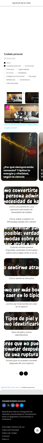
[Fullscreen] (23, 102)
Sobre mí (5, 439)
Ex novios (10, 73)
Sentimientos (25, 80)
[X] (8, 405)
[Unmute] (8, 102)
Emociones (29, 66)
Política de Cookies (9, 433)
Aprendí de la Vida (21, 3)
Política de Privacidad (10, 430)
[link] (8, 107)
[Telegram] (22, 405)
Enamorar (10, 69)
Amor (8, 63)
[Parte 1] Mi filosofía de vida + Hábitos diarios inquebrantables (21, 107)
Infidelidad (22, 73)
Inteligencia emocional (15, 76)
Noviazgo (32, 76)
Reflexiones (10, 80)
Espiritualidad (24, 69)
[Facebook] (4, 405)
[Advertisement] (21, 29)
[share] (34, 106)
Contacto (6, 436)
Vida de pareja (12, 83)
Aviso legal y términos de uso (13, 427)
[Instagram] (13, 405)
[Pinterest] (17, 405)
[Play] (5, 102)
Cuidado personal (13, 66)
